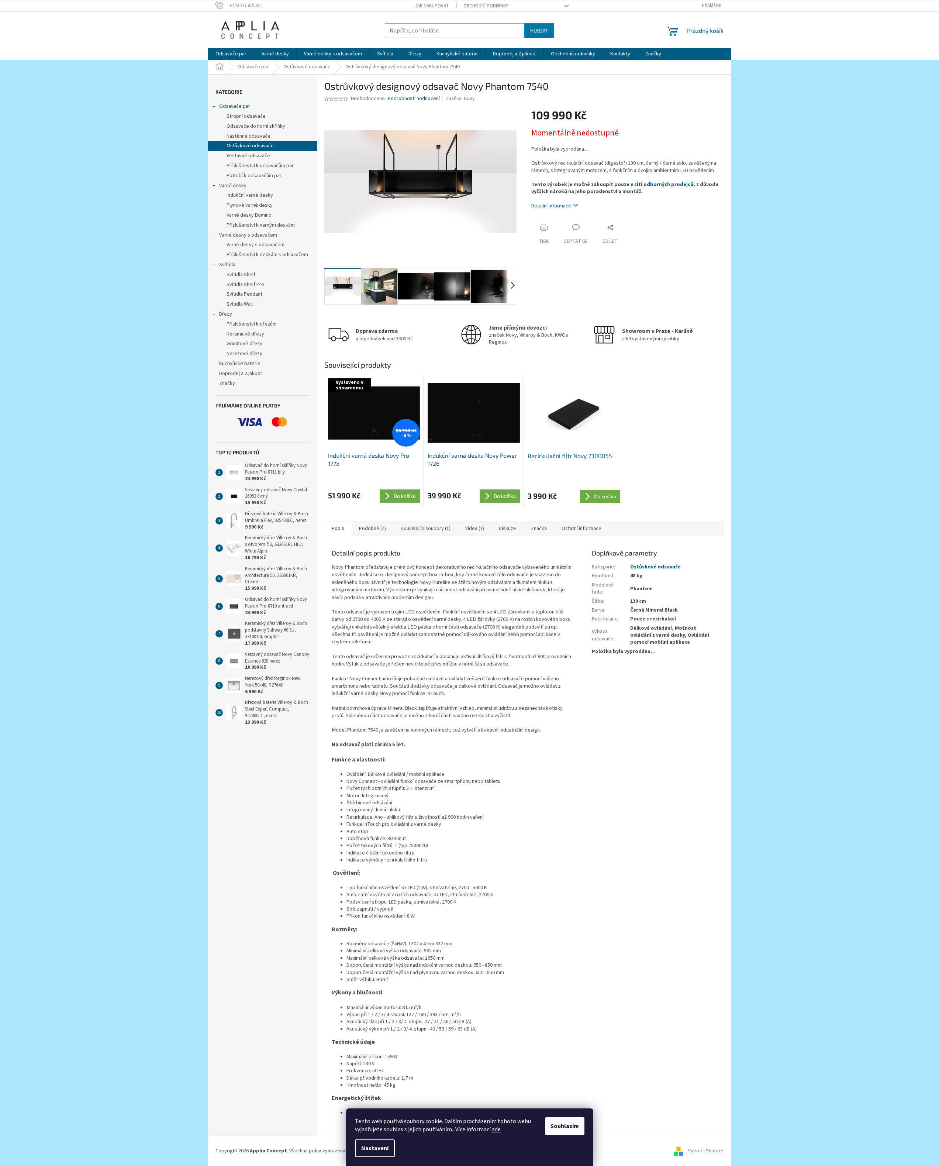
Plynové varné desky (250, 205)
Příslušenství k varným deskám (261, 225)
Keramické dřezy (245, 334)
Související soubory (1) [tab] (425, 528)
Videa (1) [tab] (474, 528)
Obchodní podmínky (485, 6)
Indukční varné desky (250, 195)
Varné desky (232, 185)
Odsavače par (234, 106)
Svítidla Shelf (241, 274)
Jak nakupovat (432, 6)
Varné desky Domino (249, 215)
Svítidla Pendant (244, 294)
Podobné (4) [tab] (372, 528)
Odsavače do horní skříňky (256, 126)
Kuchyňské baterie (239, 363)
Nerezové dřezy (244, 353)
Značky (227, 383)
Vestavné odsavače (248, 155)
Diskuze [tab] (507, 528)
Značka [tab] (539, 528)
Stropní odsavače (246, 116)
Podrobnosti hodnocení (414, 98)
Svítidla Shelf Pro (245, 284)
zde (496, 1129)
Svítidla (227, 264)
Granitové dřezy (244, 343)
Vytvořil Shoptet (706, 1151)
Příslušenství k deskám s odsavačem (267, 254)
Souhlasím (564, 1126)
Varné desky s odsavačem (248, 235)
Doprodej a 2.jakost (240, 373)
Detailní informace (551, 206)
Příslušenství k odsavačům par (260, 165)
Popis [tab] (338, 528)
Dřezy (225, 314)
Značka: (460, 98)
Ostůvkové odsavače (250, 145)
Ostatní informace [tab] (581, 528)
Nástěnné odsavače (248, 136)
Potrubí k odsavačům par (254, 175)
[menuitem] (231, 54)
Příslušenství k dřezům (252, 324)
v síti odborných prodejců (662, 184)
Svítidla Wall (240, 304)
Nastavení (375, 1148)
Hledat (539, 30)
